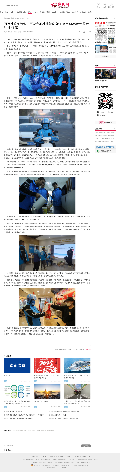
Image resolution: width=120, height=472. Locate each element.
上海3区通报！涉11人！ (61, 415)
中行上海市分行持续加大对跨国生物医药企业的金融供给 (105, 135)
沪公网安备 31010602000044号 (44, 465)
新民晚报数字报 (101, 18)
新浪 (98, 7)
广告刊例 (76, 456)
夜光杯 (42, 12)
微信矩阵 (60, 456)
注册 (113, 7)
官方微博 (52, 456)
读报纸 (62, 12)
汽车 (90, 12)
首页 (1, 12)
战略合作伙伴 (86, 456)
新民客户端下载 (101, 87)
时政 (25, 12)
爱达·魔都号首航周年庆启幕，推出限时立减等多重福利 (77, 377)
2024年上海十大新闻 (41, 401)
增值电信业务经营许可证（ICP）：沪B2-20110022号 (36, 459)
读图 (48, 12)
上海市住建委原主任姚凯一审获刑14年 (21, 418)
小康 (11, 12)
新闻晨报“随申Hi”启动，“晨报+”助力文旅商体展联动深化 (46, 377)
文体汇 (35, 12)
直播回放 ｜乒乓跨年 (15, 411)
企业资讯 (74, 12)
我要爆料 (88, 349)
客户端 (44, 456)
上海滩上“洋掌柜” (101, 81)
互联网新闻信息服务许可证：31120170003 (64, 459)
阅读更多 (105, 56)
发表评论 (86, 446)
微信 (104, 7)
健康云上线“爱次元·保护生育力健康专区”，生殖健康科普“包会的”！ (30, 415)
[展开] (12, 450)
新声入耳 (54, 12)
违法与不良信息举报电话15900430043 (64, 462)
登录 (109, 7)
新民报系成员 (35, 456)
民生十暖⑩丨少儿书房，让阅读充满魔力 (66, 418)
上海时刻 (18, 12)
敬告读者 (7, 375)
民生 (30, 12)
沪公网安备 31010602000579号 (82, 465)
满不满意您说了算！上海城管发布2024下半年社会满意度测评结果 (17, 402)
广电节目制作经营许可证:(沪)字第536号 (42, 462)
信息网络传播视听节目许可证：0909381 (88, 459)
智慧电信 (83, 12)
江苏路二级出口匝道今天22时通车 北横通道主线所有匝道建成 (77, 402)
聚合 (68, 12)
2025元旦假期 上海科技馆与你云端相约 (66, 411)
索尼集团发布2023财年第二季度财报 (105, 141)
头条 (6, 12)
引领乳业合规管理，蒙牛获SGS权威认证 (105, 133)
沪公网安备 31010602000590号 (63, 465)
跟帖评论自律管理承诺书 (83, 462)
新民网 (68, 456)
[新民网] (59, 4)
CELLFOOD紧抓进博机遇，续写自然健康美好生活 (105, 138)
